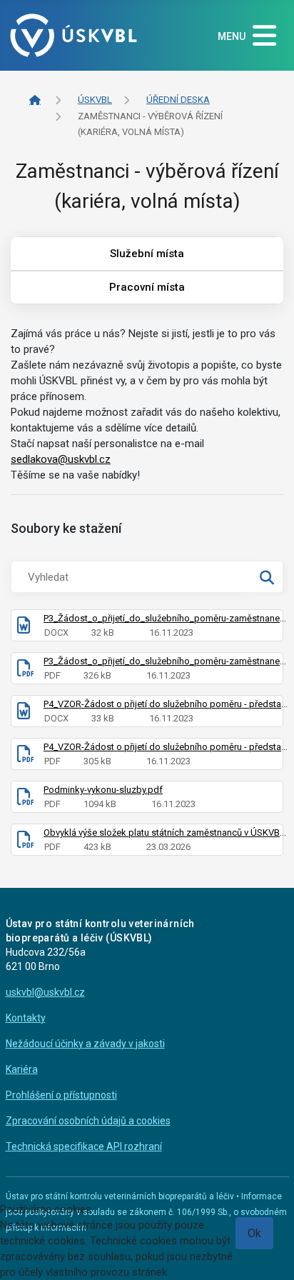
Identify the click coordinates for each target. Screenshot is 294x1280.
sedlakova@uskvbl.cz (61, 459)
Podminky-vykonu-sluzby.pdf (103, 789)
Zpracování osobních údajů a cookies (88, 1120)
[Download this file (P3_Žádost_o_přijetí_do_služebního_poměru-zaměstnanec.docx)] (23, 628)
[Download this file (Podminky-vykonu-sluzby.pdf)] (25, 799)
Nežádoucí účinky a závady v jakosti (85, 1043)
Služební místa (147, 253)
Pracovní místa (147, 287)
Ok (254, 1233)
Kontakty (26, 1018)
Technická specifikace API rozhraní (84, 1146)
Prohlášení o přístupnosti (61, 1095)
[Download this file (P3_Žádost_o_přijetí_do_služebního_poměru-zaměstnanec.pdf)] (25, 671)
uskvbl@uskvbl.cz (45, 992)
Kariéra (22, 1069)
